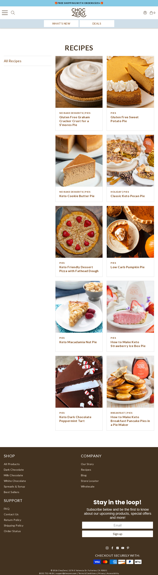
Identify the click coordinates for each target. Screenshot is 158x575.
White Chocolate (15, 480)
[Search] (12, 12)
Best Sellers (11, 492)
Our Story (87, 464)
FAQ (7, 508)
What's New (61, 23)
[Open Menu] (4, 12)
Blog (84, 475)
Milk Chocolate (13, 475)
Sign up (117, 534)
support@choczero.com (66, 573)
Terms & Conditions (87, 573)
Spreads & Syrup (14, 486)
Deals (96, 23)
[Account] (143, 12)
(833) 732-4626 (46, 573)
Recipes (86, 469)
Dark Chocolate (14, 469)
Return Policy (12, 519)
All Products (12, 464)
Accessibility (113, 573)
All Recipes (12, 61)
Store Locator (90, 480)
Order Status (12, 531)
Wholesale (87, 486)
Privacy (101, 573)
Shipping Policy (13, 525)
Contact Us (11, 514)
